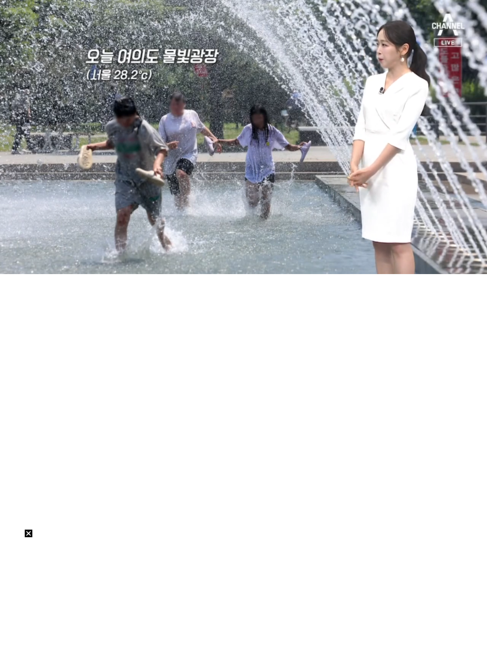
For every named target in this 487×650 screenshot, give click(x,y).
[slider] (243, 255)
